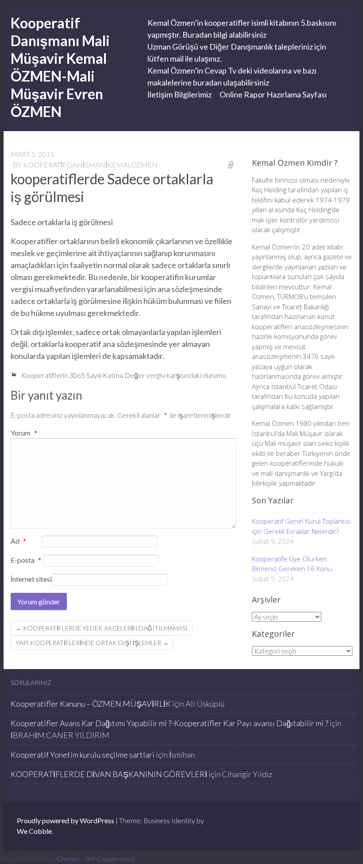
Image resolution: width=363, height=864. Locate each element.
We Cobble (34, 831)
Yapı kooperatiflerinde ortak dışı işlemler (92, 642)
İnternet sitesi (31, 579)
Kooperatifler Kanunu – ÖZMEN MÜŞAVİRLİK (91, 703)
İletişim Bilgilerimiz (179, 94)
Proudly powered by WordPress (65, 820)
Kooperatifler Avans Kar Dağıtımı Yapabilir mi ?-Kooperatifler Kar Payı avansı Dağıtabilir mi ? (169, 723)
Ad (18, 541)
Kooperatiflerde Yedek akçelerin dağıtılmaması (101, 628)
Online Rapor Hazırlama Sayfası (273, 94)
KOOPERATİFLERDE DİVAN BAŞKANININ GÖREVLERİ (109, 774)
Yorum (24, 432)
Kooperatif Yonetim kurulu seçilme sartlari (82, 754)
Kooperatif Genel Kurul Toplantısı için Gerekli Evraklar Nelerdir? (301, 526)
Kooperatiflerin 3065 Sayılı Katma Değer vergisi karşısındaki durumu (123, 375)
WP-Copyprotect (110, 859)
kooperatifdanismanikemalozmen (90, 164)
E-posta (26, 560)
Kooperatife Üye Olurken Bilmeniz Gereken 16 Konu (292, 563)
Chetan (68, 859)
